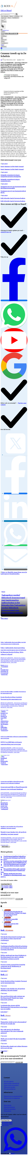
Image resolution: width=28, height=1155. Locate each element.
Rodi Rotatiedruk (10, 1107)
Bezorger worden (10, 1087)
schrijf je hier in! (6, 232)
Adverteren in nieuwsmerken (13, 1096)
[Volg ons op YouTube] (14, 340)
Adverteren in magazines (12, 1098)
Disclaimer (8, 1111)
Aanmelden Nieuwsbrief (8, 33)
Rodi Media (8, 1105)
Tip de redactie (9, 1081)
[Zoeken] (16, 14)
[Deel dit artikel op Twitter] (15, 455)
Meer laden (5, 846)
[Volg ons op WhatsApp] (14, 314)
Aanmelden (18, 899)
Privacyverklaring (10, 1089)
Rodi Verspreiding (10, 1109)
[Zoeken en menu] (3, 26)
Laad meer (7, 926)
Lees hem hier (5, 884)
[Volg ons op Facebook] (14, 300)
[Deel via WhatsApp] (15, 545)
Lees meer (4, 971)
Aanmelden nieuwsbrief (12, 1083)
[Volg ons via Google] (14, 365)
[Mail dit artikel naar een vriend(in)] (15, 569)
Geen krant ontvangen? (12, 1085)
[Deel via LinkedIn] (15, 521)
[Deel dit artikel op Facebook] (15, 493)
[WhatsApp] (15, 1151)
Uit (1, 60)
